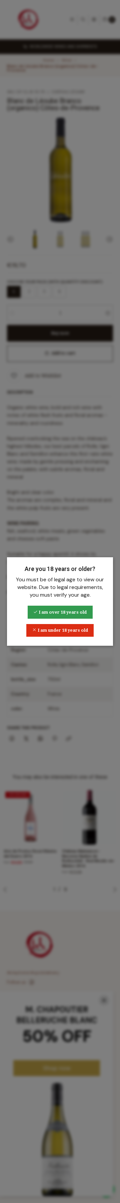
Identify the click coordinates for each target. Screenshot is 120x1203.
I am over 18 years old (62, 612)
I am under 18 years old (62, 630)
